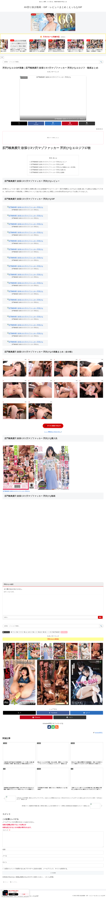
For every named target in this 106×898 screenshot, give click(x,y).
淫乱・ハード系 (47, 632)
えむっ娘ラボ (28, 632)
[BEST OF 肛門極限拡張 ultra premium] (34, 651)
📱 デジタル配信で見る (53, 425)
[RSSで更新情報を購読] (56, 727)
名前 (3, 849)
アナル (13, 632)
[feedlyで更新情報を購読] (53, 727)
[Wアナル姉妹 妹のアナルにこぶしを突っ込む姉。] (86, 682)
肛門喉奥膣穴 (57, 632)
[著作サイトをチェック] (49, 727)
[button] (87, 123)
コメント (6, 830)
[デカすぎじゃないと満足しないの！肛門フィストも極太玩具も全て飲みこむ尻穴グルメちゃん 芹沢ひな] (84, 651)
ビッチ (35, 632)
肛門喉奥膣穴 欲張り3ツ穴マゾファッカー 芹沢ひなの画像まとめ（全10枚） (53, 167)
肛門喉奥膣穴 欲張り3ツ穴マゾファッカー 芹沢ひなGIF (47, 164)
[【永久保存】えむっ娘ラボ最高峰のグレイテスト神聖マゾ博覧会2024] (21, 651)
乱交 (41, 632)
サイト (4, 862)
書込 (100, 617)
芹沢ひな (65, 632)
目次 (50, 158)
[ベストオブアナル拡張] (72, 651)
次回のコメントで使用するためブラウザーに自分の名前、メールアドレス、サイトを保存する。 (36, 868)
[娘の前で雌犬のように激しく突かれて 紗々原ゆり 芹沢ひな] (97, 651)
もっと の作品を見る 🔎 (53, 431)
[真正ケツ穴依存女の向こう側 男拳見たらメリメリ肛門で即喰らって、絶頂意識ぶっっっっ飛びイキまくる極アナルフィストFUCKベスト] (59, 651)
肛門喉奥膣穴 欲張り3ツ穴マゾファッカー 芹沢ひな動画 (47, 172)
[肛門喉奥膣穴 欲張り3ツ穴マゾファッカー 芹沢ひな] (47, 651)
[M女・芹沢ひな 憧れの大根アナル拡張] (19, 682)
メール (4, 856)
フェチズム (6, 632)
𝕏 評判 (13, 894)
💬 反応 (23, 894)
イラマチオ (20, 632)
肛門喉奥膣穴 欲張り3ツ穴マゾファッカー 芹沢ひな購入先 (48, 169)
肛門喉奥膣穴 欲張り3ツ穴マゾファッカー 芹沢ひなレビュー (49, 161)
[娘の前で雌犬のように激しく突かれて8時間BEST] (53, 682)
